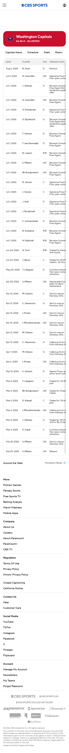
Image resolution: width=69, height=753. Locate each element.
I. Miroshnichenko (31, 322)
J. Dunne (26, 192)
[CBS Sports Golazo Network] (34, 702)
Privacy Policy (11, 569)
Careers (7, 532)
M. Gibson (27, 332)
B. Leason (27, 153)
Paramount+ (10, 544)
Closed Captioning (14, 582)
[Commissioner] (18, 714)
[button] (4, 5)
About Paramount (13, 538)
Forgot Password (13, 686)
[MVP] (36, 714)
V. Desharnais (29, 109)
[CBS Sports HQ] (48, 696)
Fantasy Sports (11, 490)
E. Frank (26, 429)
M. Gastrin (27, 293)
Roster (59, 52)
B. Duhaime (28, 230)
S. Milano (27, 162)
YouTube (8, 621)
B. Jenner (27, 182)
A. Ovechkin (28, 76)
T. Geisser (27, 133)
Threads (8, 649)
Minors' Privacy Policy (15, 574)
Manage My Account (15, 669)
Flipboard (9, 655)
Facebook (8, 638)
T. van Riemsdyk (30, 143)
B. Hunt (26, 68)
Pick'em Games (12, 485)
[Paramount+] (57, 707)
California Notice (13, 588)
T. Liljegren (28, 269)
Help (6, 602)
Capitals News (13, 52)
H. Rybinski (28, 240)
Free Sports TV (12, 496)
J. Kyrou (26, 260)
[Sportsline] (36, 708)
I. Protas (26, 313)
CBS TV (7, 549)
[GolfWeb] (34, 722)
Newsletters (10, 675)
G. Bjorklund (28, 119)
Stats (47, 52)
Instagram (9, 633)
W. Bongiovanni (30, 172)
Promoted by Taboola (53, 463)
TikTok (7, 627)
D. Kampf (27, 400)
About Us (8, 527)
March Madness (12, 507)
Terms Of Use (11, 563)
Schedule (32, 52)
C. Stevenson (28, 303)
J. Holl (25, 201)
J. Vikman (27, 85)
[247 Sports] (13, 708)
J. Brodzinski (28, 211)
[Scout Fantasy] (52, 715)
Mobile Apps (10, 513)
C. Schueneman (30, 221)
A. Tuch (26, 250)
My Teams (9, 680)
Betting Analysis (12, 502)
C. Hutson (27, 371)
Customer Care (12, 608)
